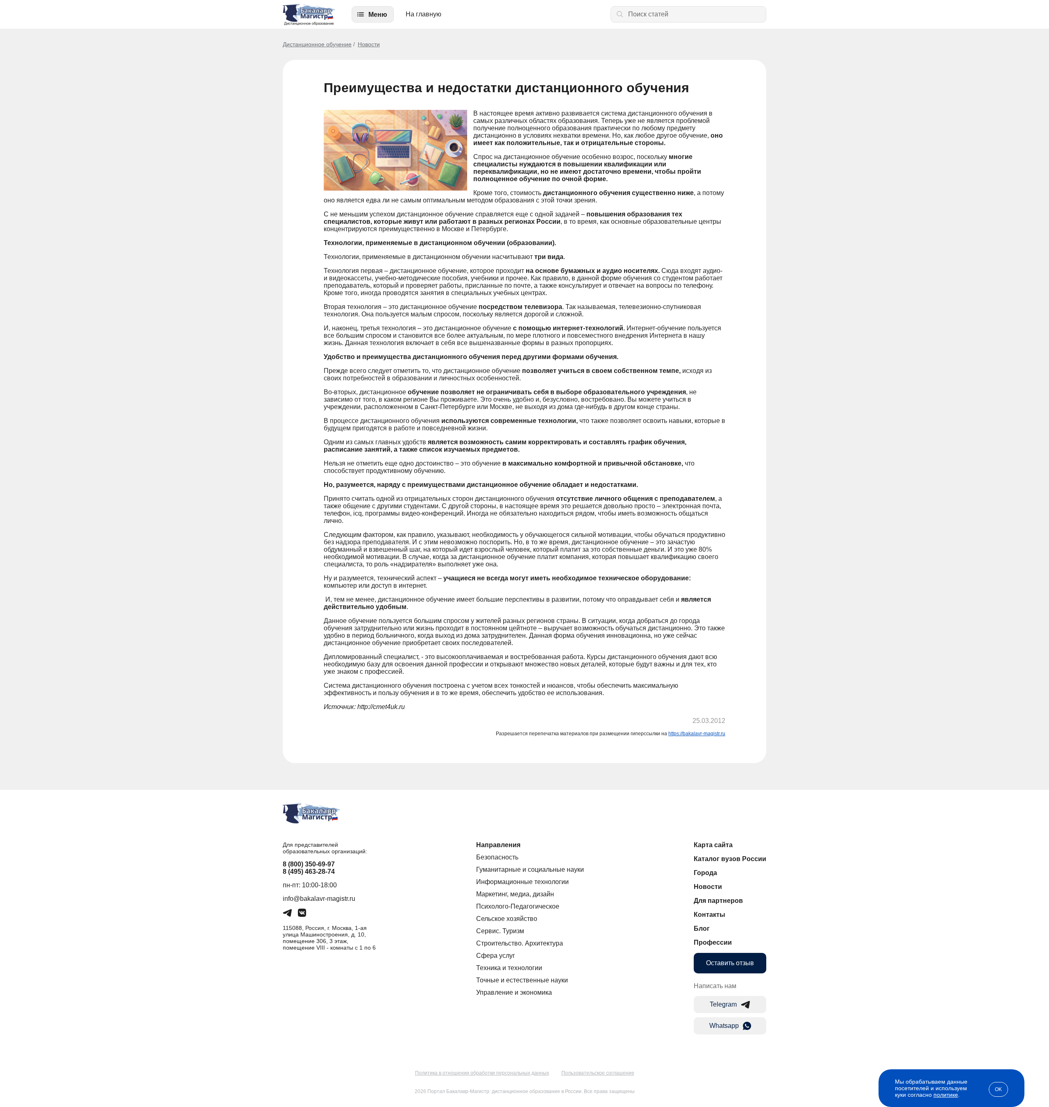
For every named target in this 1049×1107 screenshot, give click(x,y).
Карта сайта (713, 844)
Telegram (723, 1004)
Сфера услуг (495, 955)
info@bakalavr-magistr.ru (319, 898)
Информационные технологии (522, 881)
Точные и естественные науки (522, 980)
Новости (369, 44)
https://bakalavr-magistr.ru (696, 733)
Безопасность (497, 857)
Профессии (713, 942)
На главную (423, 14)
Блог (702, 928)
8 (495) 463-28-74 (309, 871)
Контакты (709, 914)
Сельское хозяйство (506, 918)
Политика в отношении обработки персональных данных (482, 1073)
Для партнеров (718, 900)
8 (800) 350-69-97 (309, 864)
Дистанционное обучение (317, 44)
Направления (498, 844)
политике (945, 1094)
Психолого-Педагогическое (517, 906)
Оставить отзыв (730, 962)
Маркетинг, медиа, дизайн (515, 894)
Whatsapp (724, 1025)
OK (998, 1089)
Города (705, 872)
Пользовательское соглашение (597, 1073)
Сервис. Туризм (500, 930)
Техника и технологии (509, 967)
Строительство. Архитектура (519, 943)
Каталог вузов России (730, 858)
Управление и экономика (514, 992)
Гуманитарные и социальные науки (530, 869)
